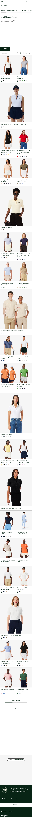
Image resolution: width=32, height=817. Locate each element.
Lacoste (10, 759)
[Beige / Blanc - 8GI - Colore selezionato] (1, 564)
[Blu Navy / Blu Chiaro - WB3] (3, 361)
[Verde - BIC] (21, 592)
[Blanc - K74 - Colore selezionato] (1, 333)
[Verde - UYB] (21, 464)
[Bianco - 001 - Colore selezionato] (17, 464)
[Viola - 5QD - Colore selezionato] (1, 665)
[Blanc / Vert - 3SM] (24, 361)
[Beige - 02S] (6, 257)
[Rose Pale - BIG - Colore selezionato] (1, 184)
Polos (3, 10)
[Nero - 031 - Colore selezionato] (1, 154)
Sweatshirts (22, 10)
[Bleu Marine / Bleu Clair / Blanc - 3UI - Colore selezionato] (1, 536)
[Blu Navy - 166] (22, 156)
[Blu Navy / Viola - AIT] (3, 564)
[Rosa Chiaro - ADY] (6, 154)
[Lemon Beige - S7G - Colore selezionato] (1, 230)
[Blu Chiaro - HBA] (5, 154)
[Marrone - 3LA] (3, 230)
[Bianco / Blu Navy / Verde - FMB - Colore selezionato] (17, 361)
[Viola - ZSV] (8, 184)
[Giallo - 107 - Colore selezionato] (1, 464)
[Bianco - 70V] (5, 287)
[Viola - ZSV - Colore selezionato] (17, 259)
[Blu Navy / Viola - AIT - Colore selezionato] (1, 361)
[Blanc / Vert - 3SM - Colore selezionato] (1, 437)
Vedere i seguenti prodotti (16, 708)
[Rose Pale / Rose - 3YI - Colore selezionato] (1, 693)
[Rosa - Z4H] (22, 464)
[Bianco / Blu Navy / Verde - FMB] (8, 437)
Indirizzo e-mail (7, 799)
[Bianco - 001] (3, 126)
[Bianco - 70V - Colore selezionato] (1, 81)
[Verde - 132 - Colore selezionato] (17, 693)
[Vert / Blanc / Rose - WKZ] (19, 361)
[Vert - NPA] (22, 81)
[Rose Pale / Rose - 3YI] (5, 361)
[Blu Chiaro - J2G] (5, 592)
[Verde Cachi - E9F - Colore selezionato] (17, 184)
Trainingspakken (12, 10)
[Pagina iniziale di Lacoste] (2, 1)
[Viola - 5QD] (22, 184)
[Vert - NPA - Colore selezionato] (17, 388)
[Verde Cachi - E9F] (6, 638)
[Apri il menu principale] (30, 1)
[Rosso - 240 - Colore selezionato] (17, 156)
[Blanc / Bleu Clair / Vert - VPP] (22, 361)
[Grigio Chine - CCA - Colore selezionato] (17, 81)
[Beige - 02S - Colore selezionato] (17, 287)
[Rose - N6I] (19, 81)
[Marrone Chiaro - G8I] (3, 333)
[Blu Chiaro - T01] (24, 156)
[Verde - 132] (24, 81)
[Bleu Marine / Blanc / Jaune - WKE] (21, 361)
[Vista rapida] (14, 73)
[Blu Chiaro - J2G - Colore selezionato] (1, 126)
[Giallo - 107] (8, 154)
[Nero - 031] (3, 81)
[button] (26, 1)
